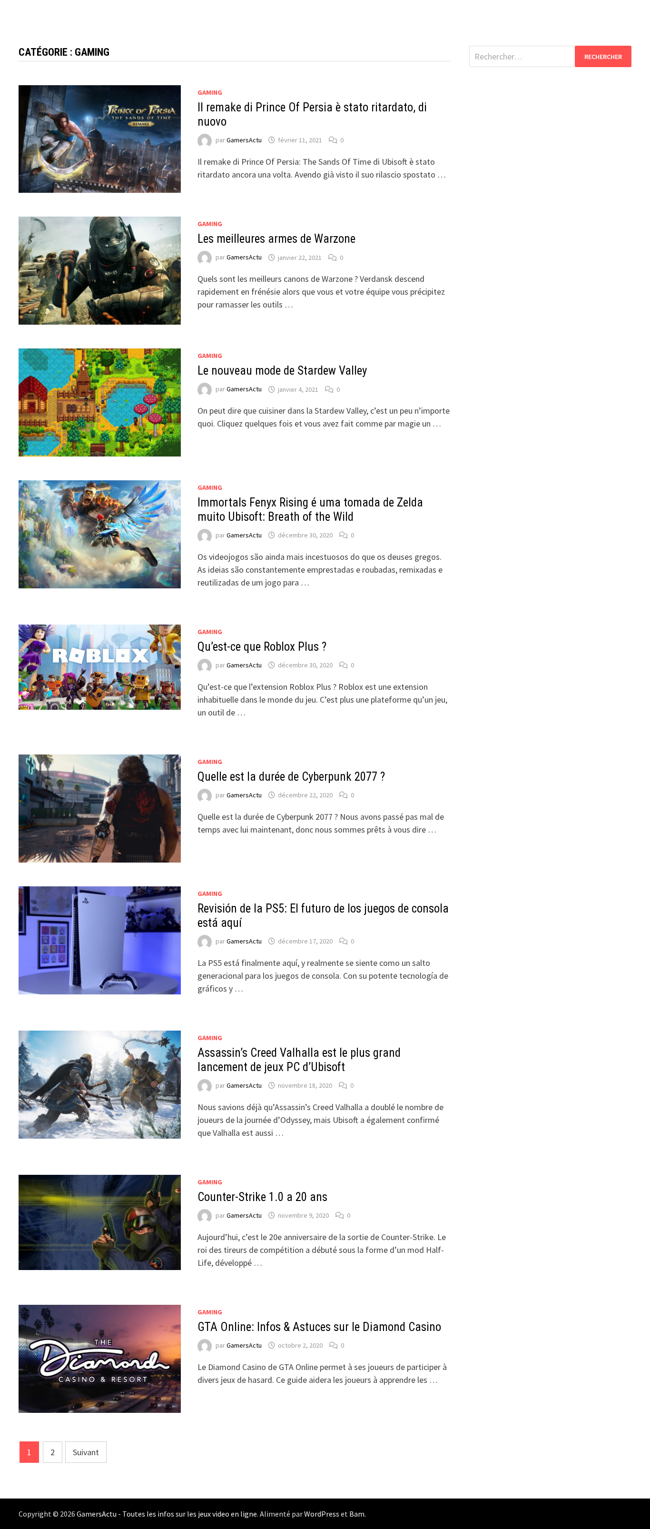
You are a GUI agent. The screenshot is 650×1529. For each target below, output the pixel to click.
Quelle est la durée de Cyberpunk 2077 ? (291, 777)
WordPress (321, 1514)
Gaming (209, 92)
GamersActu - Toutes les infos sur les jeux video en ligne (167, 1514)
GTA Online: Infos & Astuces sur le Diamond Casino (319, 1327)
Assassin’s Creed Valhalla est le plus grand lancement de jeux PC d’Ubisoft (299, 1060)
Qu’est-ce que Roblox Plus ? (261, 647)
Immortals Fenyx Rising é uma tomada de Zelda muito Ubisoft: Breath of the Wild (310, 510)
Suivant (86, 1452)
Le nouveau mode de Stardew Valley (282, 370)
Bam (356, 1514)
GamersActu (244, 140)
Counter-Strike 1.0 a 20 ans (262, 1197)
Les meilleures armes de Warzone (276, 239)
